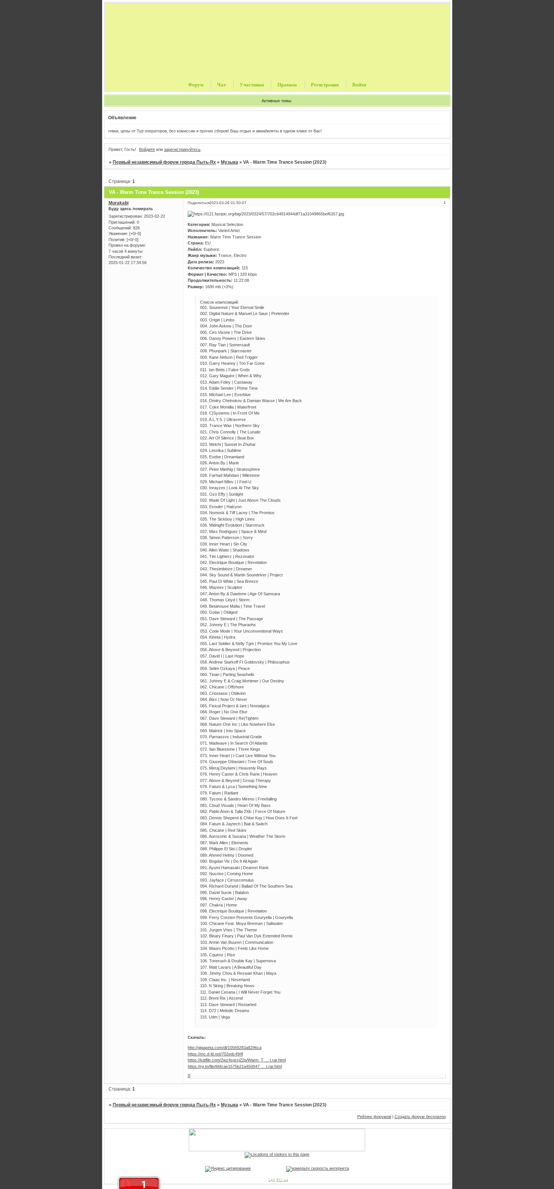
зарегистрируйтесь (182, 149)
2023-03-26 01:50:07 (227, 203)
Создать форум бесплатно (420, 1116)
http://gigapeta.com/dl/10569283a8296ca (225, 1047)
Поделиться (198, 203)
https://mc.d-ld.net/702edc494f (215, 1054)
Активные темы (276, 100)
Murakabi (119, 203)
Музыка (229, 162)
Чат (221, 85)
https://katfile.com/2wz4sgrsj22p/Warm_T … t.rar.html (237, 1060)
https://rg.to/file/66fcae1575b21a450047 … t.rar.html (235, 1066)
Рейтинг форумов (374, 1116)
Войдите (147, 149)
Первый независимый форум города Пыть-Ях (164, 162)
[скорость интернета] (317, 1168)
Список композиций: (219, 302)
